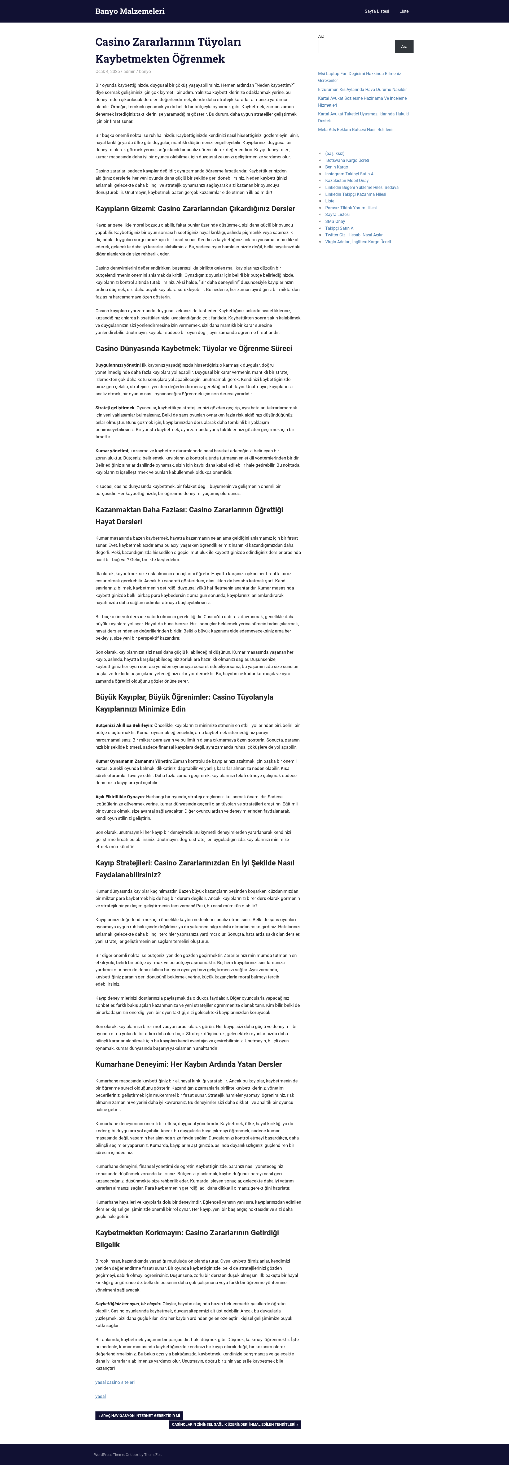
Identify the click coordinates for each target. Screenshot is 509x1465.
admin (129, 71)
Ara (321, 36)
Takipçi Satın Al (339, 228)
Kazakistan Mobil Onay (347, 180)
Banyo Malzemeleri (130, 11)
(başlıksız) (335, 153)
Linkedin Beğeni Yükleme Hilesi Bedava (362, 187)
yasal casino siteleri (115, 1382)
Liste (404, 11)
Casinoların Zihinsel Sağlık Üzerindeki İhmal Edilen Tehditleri (233, 1425)
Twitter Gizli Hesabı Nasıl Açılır (354, 234)
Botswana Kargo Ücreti (347, 160)
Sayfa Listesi (377, 11)
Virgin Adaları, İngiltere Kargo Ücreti (358, 241)
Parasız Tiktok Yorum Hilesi (351, 207)
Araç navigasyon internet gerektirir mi (140, 1416)
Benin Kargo (336, 167)
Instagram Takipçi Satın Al (350, 173)
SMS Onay (335, 221)
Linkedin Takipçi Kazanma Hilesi (355, 194)
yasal (100, 1396)
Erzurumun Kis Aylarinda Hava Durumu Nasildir (362, 89)
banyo (145, 71)
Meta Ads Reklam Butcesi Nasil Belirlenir (356, 129)
